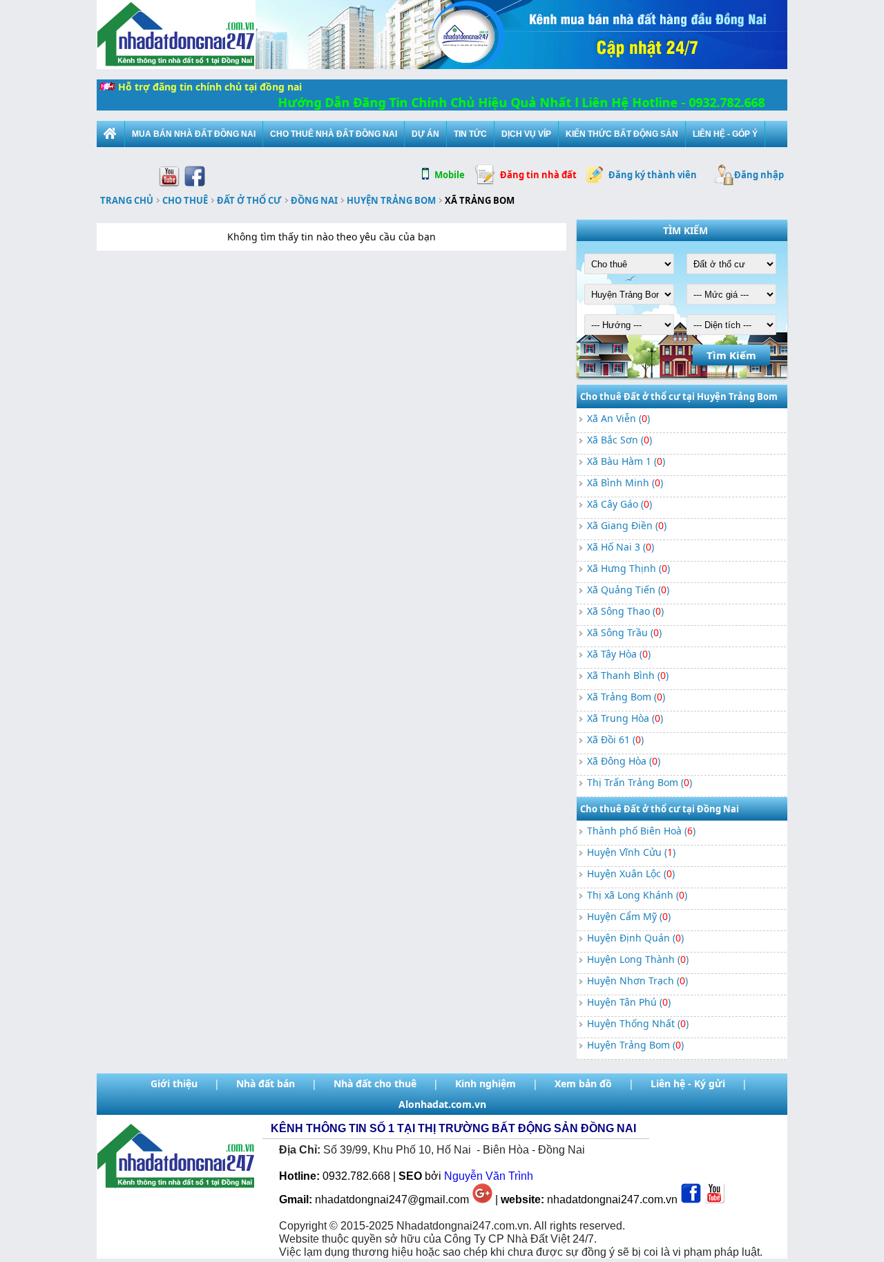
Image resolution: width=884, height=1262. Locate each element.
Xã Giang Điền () (626, 525)
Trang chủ (126, 200)
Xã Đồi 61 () (615, 739)
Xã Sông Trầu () (624, 632)
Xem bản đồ (583, 1083)
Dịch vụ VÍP (526, 134)
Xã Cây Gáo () (619, 503)
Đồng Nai (314, 200)
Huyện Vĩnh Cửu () (631, 852)
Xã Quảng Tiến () (628, 589)
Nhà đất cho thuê (375, 1083)
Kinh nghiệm (485, 1083)
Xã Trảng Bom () (626, 696)
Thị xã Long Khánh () (637, 894)
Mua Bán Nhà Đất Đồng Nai (194, 134)
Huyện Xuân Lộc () (631, 873)
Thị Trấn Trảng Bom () (639, 782)
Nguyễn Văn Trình (488, 1176)
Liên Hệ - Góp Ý (725, 134)
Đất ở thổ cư (249, 200)
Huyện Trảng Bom (391, 200)
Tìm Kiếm (731, 355)
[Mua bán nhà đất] (110, 133)
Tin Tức (470, 134)
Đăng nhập (759, 175)
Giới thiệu (174, 1083)
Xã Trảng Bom (480, 200)
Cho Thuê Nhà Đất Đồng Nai (333, 134)
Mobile (449, 175)
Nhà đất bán (265, 1083)
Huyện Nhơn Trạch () (637, 980)
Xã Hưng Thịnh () (628, 568)
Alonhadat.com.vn (442, 1104)
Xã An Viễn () (618, 418)
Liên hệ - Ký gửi (688, 1083)
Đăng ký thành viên (652, 175)
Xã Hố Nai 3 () (620, 546)
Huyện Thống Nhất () (638, 1023)
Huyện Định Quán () (635, 937)
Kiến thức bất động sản (622, 134)
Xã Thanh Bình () (628, 675)
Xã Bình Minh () (625, 482)
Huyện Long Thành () (638, 959)
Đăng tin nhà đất (538, 175)
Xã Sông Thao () (625, 611)
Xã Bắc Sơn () (619, 439)
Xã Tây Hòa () (619, 653)
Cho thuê (185, 200)
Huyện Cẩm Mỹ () (629, 916)
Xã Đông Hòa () (623, 760)
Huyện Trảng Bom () (635, 1044)
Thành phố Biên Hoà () (641, 830)
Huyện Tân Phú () (629, 1001)
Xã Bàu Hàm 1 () (626, 461)
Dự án (425, 134)
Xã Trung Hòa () (625, 718)
